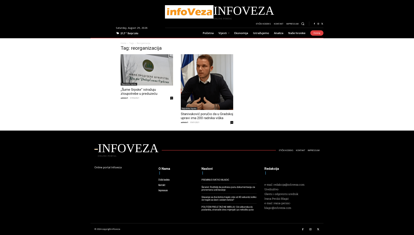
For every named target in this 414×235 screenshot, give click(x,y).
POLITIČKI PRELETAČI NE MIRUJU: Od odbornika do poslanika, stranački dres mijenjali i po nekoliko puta (228, 208)
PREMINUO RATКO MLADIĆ (215, 180)
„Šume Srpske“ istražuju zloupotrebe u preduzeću (139, 92)
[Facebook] (314, 24)
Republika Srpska (129, 84)
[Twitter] (322, 24)
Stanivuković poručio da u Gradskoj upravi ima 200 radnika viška (207, 116)
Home (123, 43)
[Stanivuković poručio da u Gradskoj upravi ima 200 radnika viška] (207, 82)
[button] (303, 24)
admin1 (124, 98)
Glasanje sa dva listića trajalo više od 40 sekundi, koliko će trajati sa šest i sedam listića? (229, 198)
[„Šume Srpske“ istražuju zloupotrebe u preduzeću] (147, 70)
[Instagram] (318, 24)
